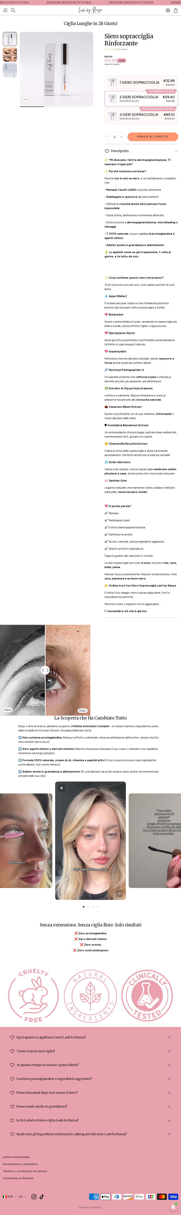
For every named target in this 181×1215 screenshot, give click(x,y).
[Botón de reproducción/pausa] (61, 787)
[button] (5, 10)
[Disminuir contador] (108, 137)
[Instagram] (33, 1196)
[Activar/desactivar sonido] (119, 893)
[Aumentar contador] (121, 137)
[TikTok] (41, 1196)
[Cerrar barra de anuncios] (177, 2)
